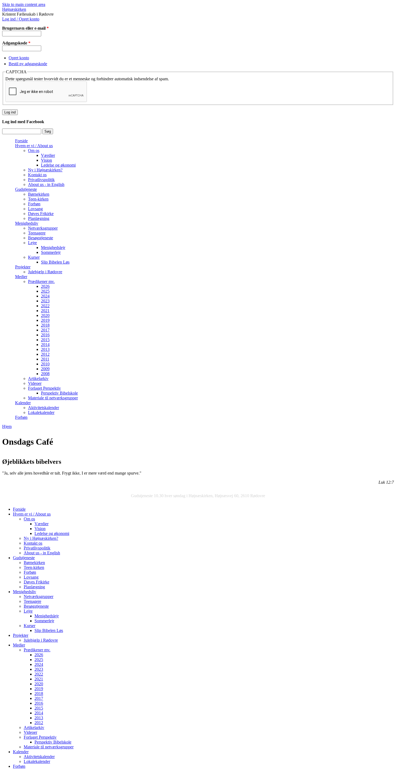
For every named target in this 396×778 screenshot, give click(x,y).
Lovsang (35, 208)
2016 (45, 335)
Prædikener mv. (41, 281)
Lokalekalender (41, 412)
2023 (45, 301)
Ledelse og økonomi (58, 165)
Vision (46, 160)
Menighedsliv (26, 223)
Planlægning (38, 218)
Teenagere (37, 233)
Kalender (23, 402)
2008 (45, 373)
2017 (45, 330)
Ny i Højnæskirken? (45, 170)
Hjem (7, 426)
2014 (45, 344)
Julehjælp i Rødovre (45, 271)
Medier (21, 276)
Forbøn (34, 204)
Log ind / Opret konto (20, 19)
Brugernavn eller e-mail (25, 28)
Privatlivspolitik (41, 179)
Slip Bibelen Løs (55, 262)
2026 (45, 286)
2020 (45, 315)
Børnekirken (38, 194)
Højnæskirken (14, 9)
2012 (45, 354)
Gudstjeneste (26, 189)
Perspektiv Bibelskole (59, 393)
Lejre (32, 242)
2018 (45, 325)
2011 (45, 359)
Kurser (34, 257)
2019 (45, 320)
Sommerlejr (51, 252)
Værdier (48, 155)
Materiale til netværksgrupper (53, 398)
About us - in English (46, 184)
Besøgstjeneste (40, 238)
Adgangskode (16, 43)
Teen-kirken (38, 199)
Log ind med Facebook (23, 121)
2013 (45, 349)
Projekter (22, 267)
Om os (33, 150)
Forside (21, 141)
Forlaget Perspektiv (44, 388)
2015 (45, 339)
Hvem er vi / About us (34, 145)
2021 (45, 310)
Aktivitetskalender (43, 407)
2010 (45, 364)
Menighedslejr (53, 247)
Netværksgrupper (43, 228)
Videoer (34, 383)
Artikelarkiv (38, 378)
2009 (45, 368)
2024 (45, 296)
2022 (45, 305)
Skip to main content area (23, 4)
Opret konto (19, 58)
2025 (45, 291)
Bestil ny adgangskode (28, 63)
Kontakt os (37, 174)
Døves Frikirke (41, 213)
